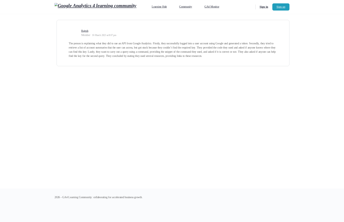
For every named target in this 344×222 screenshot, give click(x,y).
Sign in (264, 6)
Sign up (281, 6)
